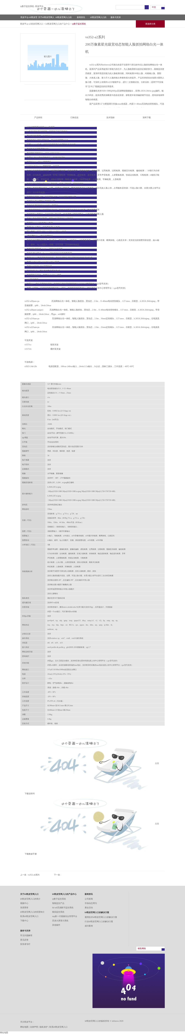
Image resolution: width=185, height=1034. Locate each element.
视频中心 (24, 903)
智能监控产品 (58, 903)
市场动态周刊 (91, 903)
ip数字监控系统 (59, 899)
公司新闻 (89, 899)
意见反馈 (24, 940)
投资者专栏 (25, 944)
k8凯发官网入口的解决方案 (98, 18)
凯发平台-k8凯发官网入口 (29, 18)
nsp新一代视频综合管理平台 (64, 916)
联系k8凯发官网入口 (29, 916)
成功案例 (89, 926)
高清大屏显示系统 (60, 921)
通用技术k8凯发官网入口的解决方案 (101, 917)
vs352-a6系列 (33, 875)
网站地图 (24, 1027)
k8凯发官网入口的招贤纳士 (32, 912)
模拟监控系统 (58, 912)
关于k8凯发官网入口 (46, 18)
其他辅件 (56, 925)
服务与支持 (116, 17)
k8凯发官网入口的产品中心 (64, 18)
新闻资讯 (81, 17)
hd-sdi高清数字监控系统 (62, 908)
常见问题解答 (26, 935)
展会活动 (89, 908)
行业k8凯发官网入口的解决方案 (99, 921)
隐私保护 (44, 1027)
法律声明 (34, 1027)
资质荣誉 (24, 908)
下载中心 (24, 921)
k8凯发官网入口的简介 (30, 899)
